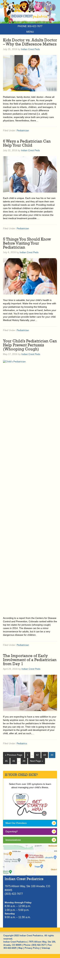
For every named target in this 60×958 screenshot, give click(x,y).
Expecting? (12, 831)
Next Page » (36, 761)
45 (6, 761)
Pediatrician (23, 130)
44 (52, 755)
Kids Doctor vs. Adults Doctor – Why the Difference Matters (30, 42)
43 (44, 755)
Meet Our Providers (16, 823)
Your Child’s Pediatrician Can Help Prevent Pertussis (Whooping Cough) (30, 344)
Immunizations (13, 840)
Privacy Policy (32, 948)
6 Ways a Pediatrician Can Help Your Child (27, 143)
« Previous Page (13, 755)
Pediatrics (22, 743)
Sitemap (46, 948)
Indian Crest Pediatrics (30, 14)
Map (20, 948)
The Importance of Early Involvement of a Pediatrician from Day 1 (29, 659)
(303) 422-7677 (39, 945)
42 (37, 755)
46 (13, 761)
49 (24, 761)
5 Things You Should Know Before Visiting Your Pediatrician (27, 243)
